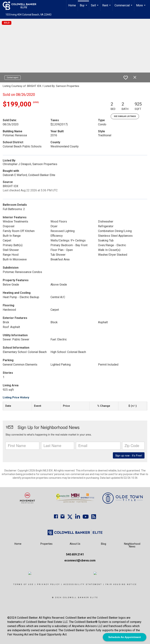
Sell (95, 7)
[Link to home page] (21, 5)
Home (72, 5)
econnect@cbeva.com (79, 560)
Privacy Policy (48, 584)
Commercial (124, 7)
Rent (107, 7)
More (141, 7)
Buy (84, 7)
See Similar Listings (125, 116)
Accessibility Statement (82, 584)
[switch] (125, 77)
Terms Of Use (23, 584)
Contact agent (12, 78)
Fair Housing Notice (121, 584)
